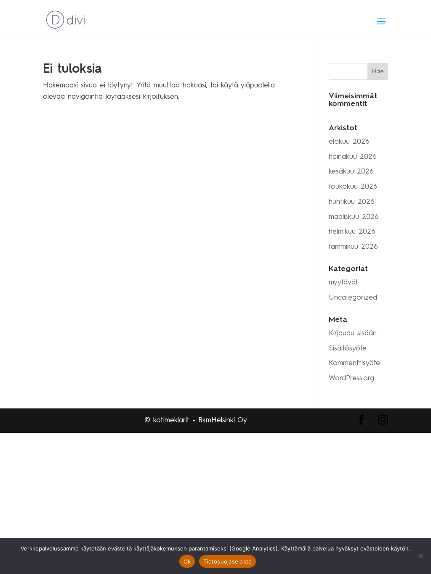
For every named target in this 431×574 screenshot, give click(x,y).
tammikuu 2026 (353, 246)
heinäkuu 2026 (353, 157)
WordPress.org (351, 378)
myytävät (343, 282)
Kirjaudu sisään (353, 333)
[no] (420, 556)
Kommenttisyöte (354, 363)
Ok (187, 561)
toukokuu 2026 (353, 186)
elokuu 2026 (349, 141)
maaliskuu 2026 (354, 217)
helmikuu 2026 (352, 231)
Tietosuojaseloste (227, 561)
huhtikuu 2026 (352, 201)
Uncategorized (353, 297)
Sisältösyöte (348, 348)
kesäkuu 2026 (351, 171)
